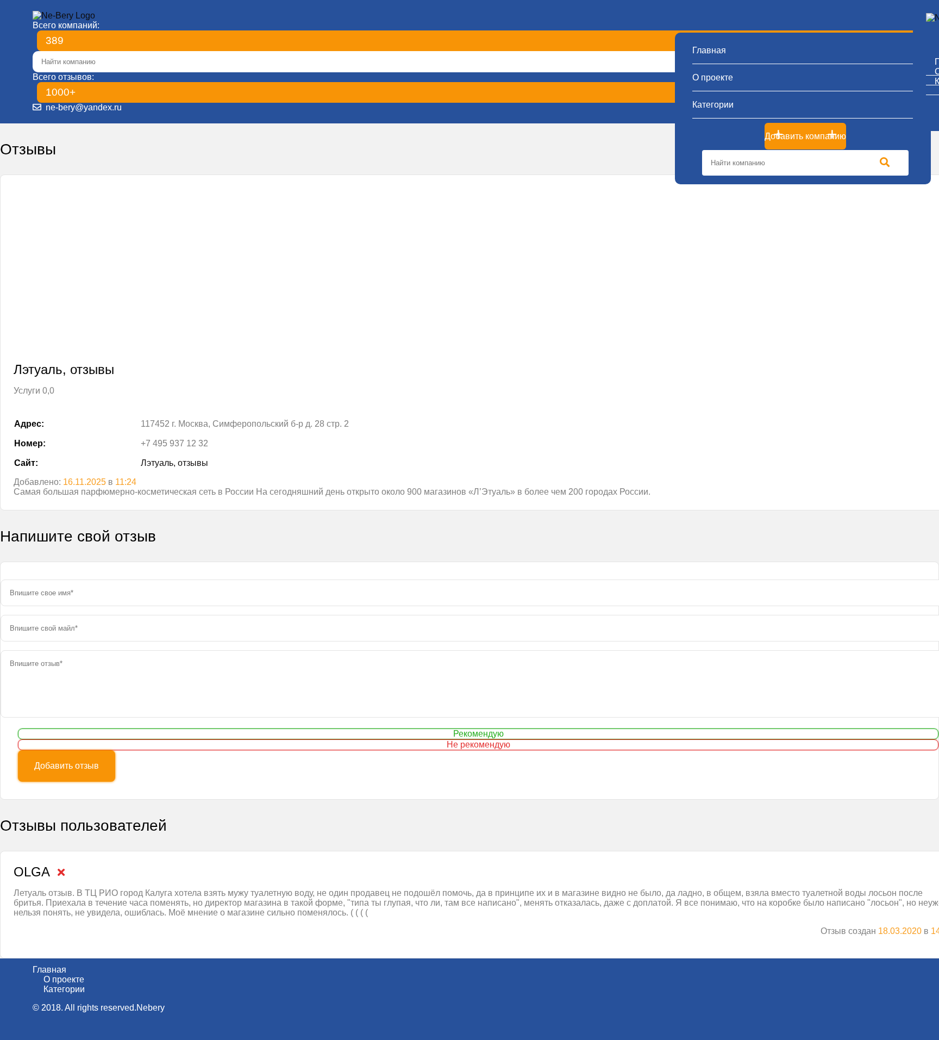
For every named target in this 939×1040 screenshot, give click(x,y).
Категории (713, 104)
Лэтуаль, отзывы (174, 463)
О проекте (712, 77)
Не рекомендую (478, 744)
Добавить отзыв (66, 765)
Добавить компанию (805, 136)
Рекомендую (478, 733)
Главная (709, 50)
